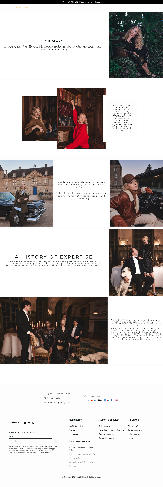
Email (11, 436)
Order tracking (104, 426)
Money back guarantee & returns (111, 430)
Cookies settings (75, 458)
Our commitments (135, 430)
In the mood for (134, 434)
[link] (21, 8)
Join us (130, 438)
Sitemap (72, 466)
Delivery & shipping (106, 434)
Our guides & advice (106, 438)
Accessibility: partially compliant (82, 462)
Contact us (73, 434)
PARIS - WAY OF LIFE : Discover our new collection (81, 2)
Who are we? (133, 426)
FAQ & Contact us (76, 426)
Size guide (73, 430)
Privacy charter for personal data (82, 454)
